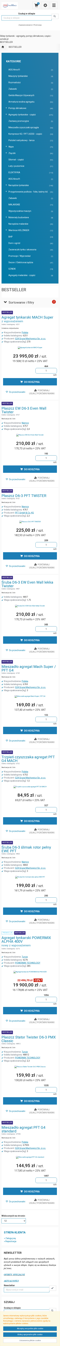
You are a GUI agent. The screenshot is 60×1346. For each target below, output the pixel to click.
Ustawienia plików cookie (30, 1340)
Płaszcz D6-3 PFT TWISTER (24, 496)
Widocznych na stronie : (14, 1216)
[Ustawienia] (45, 5)
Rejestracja (10, 1241)
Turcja (25, 957)
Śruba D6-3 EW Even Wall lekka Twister (27, 584)
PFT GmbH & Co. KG (24, 513)
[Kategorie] (54, 5)
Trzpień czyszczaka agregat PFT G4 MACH (28, 759)
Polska (25, 332)
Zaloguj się (10, 1238)
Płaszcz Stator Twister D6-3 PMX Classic (29, 1039)
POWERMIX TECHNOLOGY (27, 963)
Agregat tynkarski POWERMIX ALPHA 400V (26, 940)
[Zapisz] (52, 1288)
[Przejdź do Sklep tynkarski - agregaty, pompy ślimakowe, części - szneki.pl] (2, 47)
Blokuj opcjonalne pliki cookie (30, 1334)
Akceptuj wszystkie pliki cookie (30, 1328)
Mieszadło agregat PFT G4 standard (23, 1129)
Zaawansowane (25, 25)
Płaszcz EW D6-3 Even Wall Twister (24, 410)
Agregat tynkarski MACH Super (27, 317)
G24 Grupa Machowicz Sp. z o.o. (30, 338)
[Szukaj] (55, 16)
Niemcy (25, 423)
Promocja (38, 25)
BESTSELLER (15, 47)
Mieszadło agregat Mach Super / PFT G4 (29, 668)
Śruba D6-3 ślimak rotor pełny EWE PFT (26, 849)
